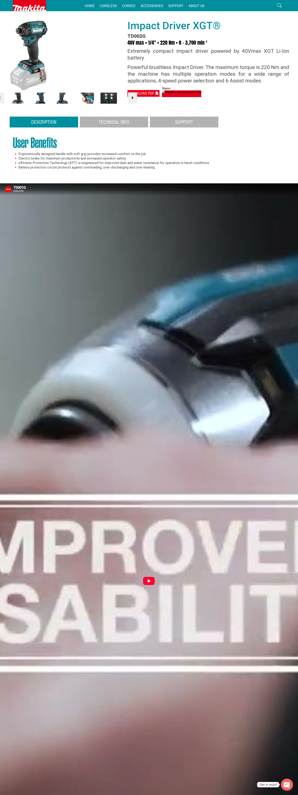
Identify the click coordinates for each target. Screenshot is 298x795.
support (184, 122)
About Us (196, 6)
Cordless (108, 6)
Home (90, 6)
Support (175, 6)
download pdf (141, 93)
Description (43, 122)
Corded (128, 6)
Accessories (152, 6)
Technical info (114, 122)
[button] (279, 6)
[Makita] (29, 5)
